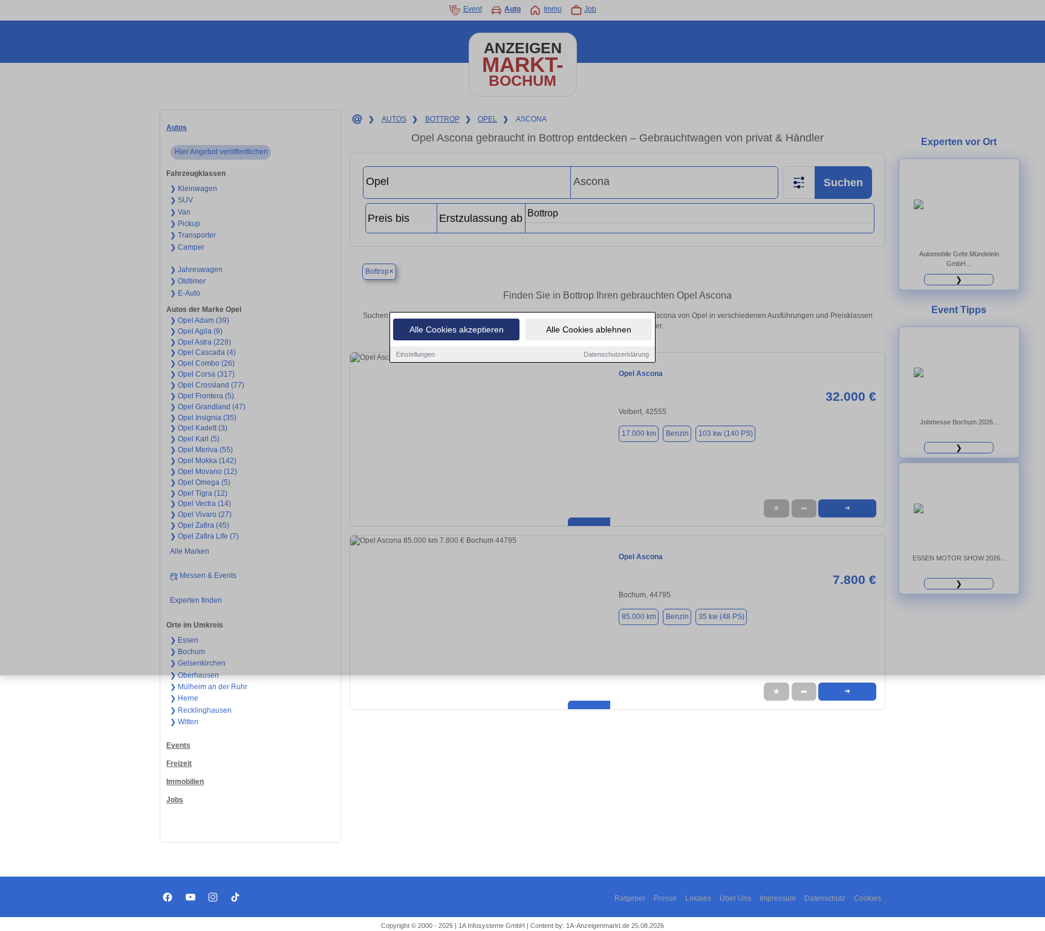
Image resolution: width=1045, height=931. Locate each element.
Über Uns (735, 898)
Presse (665, 898)
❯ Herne (184, 698)
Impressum (778, 898)
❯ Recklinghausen (201, 710)
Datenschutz (824, 898)
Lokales (698, 898)
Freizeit (179, 763)
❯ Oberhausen (194, 675)
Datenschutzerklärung (616, 354)
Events (178, 745)
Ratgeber (629, 898)
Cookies (867, 898)
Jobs (174, 800)
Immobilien (185, 781)
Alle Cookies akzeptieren (456, 329)
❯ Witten (184, 722)
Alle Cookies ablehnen (588, 329)
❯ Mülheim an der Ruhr (208, 687)
